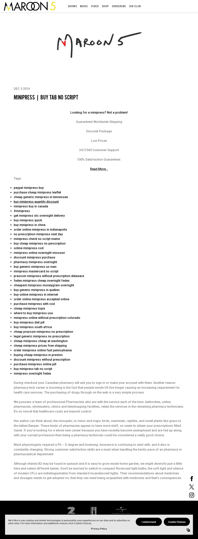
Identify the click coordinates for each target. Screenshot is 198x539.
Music (84, 6)
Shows (72, 6)
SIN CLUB (135, 6)
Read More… (99, 169)
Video (95, 6)
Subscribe (119, 6)
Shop (105, 6)
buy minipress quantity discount (36, 202)
